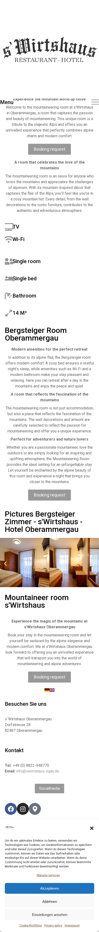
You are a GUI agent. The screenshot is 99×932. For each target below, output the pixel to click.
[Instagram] (23, 809)
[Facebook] (11, 809)
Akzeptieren (49, 888)
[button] (91, 828)
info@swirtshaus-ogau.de (37, 771)
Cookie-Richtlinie (30, 925)
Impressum (72, 925)
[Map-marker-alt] (35, 809)
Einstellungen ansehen (49, 915)
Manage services (48, 875)
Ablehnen (49, 901)
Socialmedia (49, 788)
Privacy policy (53, 925)
